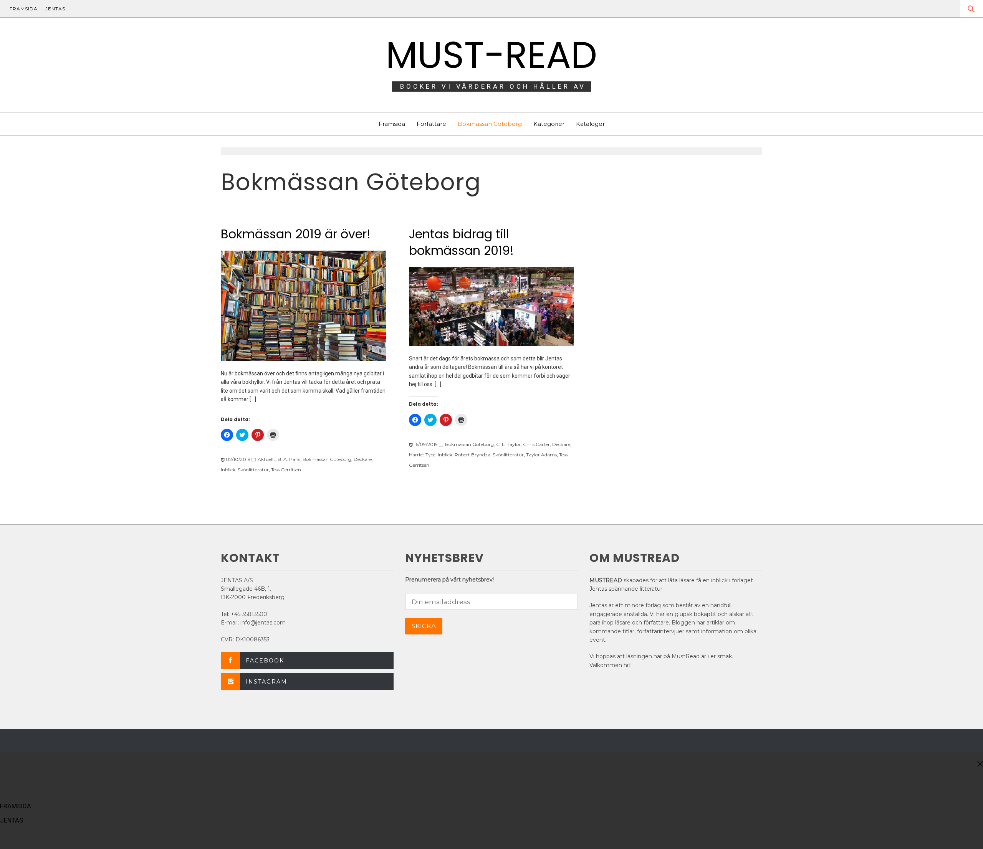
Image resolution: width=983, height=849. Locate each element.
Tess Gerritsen (286, 469)
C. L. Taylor (508, 444)
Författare (431, 123)
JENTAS (55, 9)
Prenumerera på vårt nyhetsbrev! (449, 579)
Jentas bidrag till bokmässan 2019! (461, 242)
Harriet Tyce (422, 455)
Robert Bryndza (472, 455)
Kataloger (590, 123)
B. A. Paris (289, 459)
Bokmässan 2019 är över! (296, 234)
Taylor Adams (541, 455)
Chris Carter (536, 444)
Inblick (228, 469)
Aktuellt (266, 459)
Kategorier (548, 123)
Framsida (392, 123)
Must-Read (491, 55)
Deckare (363, 459)
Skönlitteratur (253, 469)
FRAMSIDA (24, 9)
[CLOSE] (979, 764)
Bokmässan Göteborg (490, 123)
